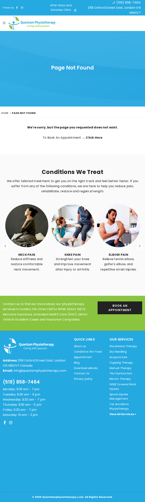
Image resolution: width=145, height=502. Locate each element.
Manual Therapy (121, 368)
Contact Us (81, 373)
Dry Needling (118, 352)
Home (4, 113)
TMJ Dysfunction (121, 373)
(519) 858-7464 (21, 382)
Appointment (83, 357)
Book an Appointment (119, 308)
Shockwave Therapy (123, 346)
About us (80, 346)
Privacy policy (83, 379)
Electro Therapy (120, 379)
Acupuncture (118, 357)
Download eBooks (86, 368)
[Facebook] (5, 422)
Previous (5, 246)
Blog (77, 363)
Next (140, 246)
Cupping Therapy (121, 363)
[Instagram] (10, 422)
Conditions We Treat (88, 352)
